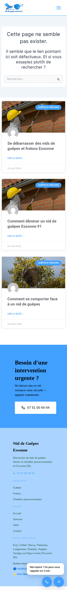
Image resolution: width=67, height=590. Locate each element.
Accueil (17, 513)
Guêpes (17, 487)
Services (18, 519)
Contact (17, 531)
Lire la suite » (15, 158)
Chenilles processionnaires (27, 499)
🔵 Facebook (22, 568)
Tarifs (16, 525)
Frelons (17, 493)
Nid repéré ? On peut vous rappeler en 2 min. (45, 569)
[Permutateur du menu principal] (58, 7)
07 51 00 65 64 (38, 407)
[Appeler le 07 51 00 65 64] (47, 582)
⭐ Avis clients (21, 574)
